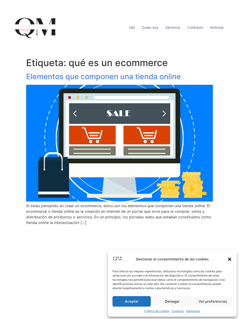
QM (132, 27)
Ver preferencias (213, 301)
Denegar (172, 301)
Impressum (193, 311)
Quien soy (150, 27)
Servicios (172, 27)
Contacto (178, 311)
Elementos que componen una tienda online (103, 76)
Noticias (217, 27)
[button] (229, 259)
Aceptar (132, 301)
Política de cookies (156, 311)
